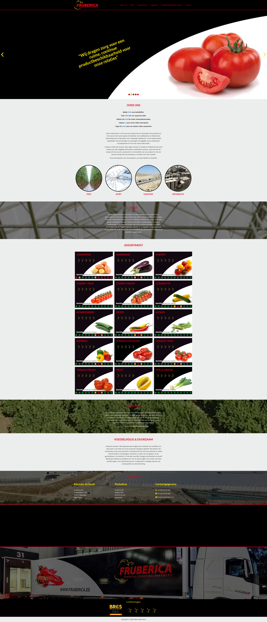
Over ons (123, 5)
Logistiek (154, 5)
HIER (130, 112)
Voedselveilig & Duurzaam (171, 5)
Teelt (132, 5)
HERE (127, 116)
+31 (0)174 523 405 (163, 494)
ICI (126, 123)
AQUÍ (124, 126)
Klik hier (121, 426)
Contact (188, 5)
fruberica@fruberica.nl (166, 497)
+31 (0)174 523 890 (163, 490)
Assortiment (142, 5)
